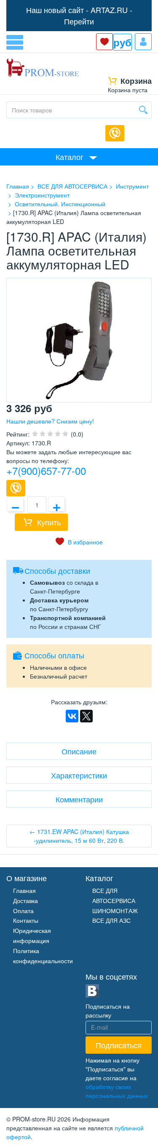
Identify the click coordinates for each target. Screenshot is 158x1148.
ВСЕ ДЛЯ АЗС (111, 920)
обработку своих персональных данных (117, 1091)
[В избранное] (79, 542)
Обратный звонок (114, 133)
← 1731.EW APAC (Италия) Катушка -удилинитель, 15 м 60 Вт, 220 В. (79, 835)
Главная (24, 890)
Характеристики (79, 775)
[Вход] (143, 41)
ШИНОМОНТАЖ (115, 910)
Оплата (23, 910)
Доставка (25, 900)
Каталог (69, 156)
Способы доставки (57, 570)
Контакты (25, 920)
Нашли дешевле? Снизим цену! (50, 421)
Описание (79, 751)
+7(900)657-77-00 (46, 470)
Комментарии (79, 799)
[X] (86, 716)
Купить (49, 522)
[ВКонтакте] (72, 716)
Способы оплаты (54, 655)
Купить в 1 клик (15, 488)
